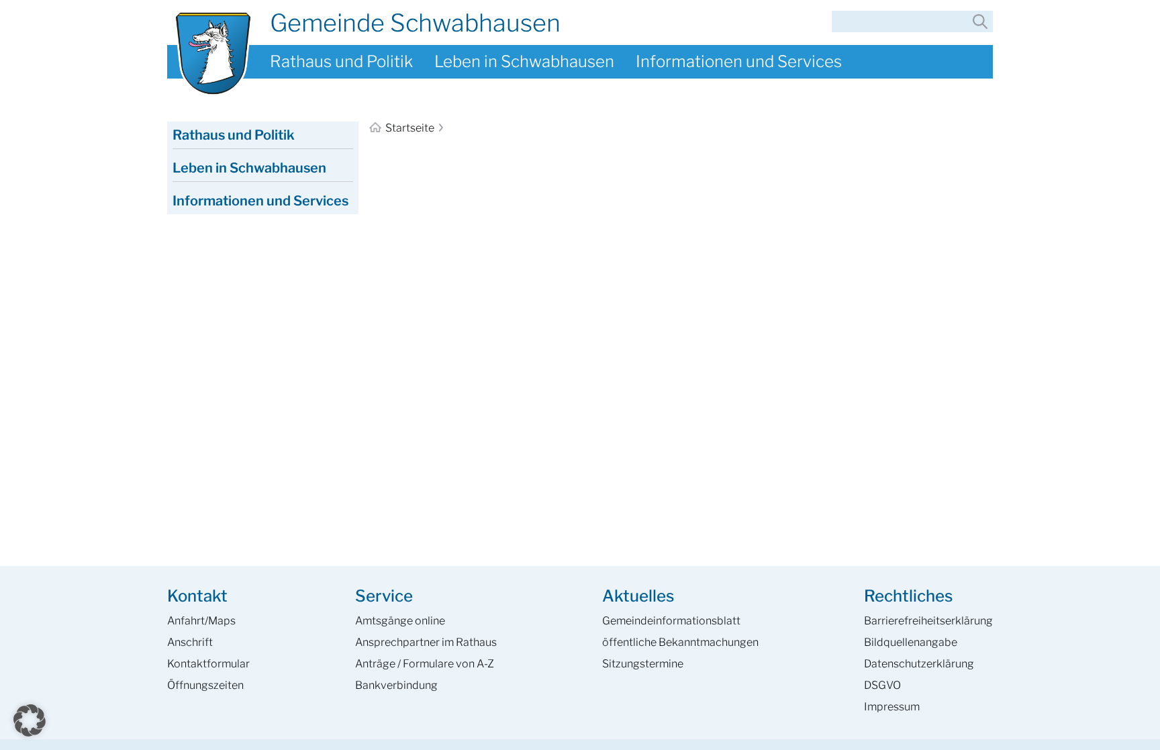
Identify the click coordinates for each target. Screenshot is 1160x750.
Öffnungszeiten (205, 685)
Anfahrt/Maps (201, 620)
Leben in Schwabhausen (524, 61)
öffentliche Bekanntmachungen (680, 642)
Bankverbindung (396, 685)
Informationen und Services (739, 61)
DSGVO (882, 685)
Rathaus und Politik (341, 61)
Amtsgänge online (400, 620)
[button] (29, 720)
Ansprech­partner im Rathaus (426, 642)
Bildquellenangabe (910, 642)
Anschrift (190, 642)
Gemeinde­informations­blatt (671, 620)
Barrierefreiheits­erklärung (928, 620)
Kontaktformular (208, 663)
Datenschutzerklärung (919, 663)
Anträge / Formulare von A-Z (424, 663)
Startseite (409, 128)
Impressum (892, 706)
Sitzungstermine (642, 663)
